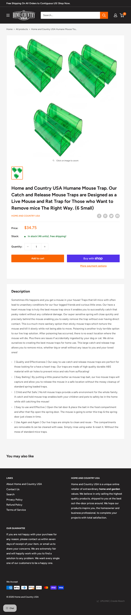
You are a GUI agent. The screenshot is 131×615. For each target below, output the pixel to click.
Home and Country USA (25, 216)
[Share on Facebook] (99, 215)
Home (9, 29)
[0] (122, 15)
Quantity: (16, 246)
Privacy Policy (14, 499)
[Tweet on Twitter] (111, 215)
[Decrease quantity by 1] (27, 246)
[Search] (104, 15)
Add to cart (37, 258)
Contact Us (12, 489)
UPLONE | (112, 601)
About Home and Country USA (24, 484)
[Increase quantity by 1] (44, 246)
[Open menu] (8, 15)
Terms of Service (16, 509)
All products (22, 29)
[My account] (115, 15)
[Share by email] (117, 215)
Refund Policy (14, 504)
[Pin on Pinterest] (105, 215)
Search (10, 494)
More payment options (93, 265)
